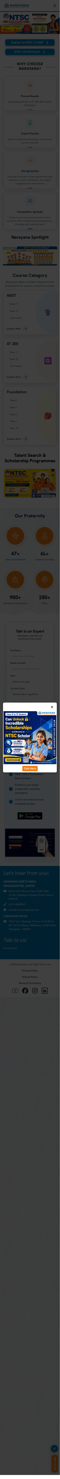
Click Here (30, 768)
